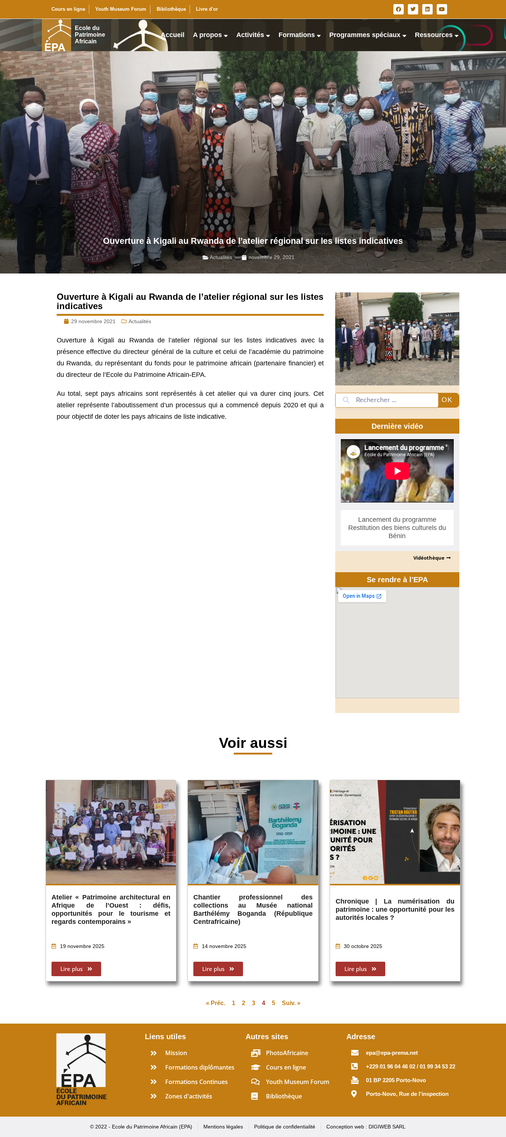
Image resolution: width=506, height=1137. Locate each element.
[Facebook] (398, 9)
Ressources (434, 35)
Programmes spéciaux (364, 35)
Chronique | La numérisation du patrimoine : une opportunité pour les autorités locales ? (395, 909)
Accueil (172, 35)
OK (447, 400)
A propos (207, 35)
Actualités (221, 257)
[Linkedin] (427, 9)
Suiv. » (291, 1003)
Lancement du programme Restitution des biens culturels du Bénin (397, 528)
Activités (250, 35)
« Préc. (215, 1003)
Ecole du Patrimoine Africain (90, 34)
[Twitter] (413, 9)
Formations (297, 35)
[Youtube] (442, 9)
